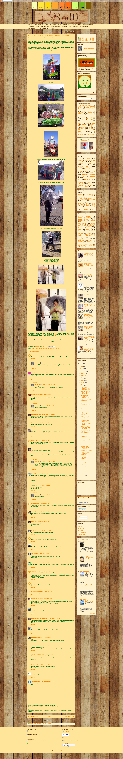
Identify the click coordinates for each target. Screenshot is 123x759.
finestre (80, 229)
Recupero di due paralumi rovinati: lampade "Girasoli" (86, 427)
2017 (81, 363)
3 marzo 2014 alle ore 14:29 (45, 530)
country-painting (91, 194)
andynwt (61, 750)
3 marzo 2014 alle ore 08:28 (44, 394)
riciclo (52, 348)
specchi (91, 244)
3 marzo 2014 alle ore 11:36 (43, 473)
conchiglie (84, 164)
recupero (92, 128)
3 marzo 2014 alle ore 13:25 (48, 405)
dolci (87, 123)
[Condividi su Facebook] (52, 346)
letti (82, 231)
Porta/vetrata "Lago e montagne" (86, 424)
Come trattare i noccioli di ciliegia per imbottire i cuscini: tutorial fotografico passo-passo (89, 348)
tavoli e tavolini (82, 245)
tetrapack (80, 186)
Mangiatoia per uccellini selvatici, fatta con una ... (85, 447)
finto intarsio (83, 198)
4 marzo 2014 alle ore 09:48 (42, 628)
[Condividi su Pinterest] (54, 346)
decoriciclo (37, 362)
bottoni (88, 158)
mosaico (84, 200)
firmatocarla (34, 645)
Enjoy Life (33, 473)
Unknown (33, 440)
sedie (92, 242)
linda (32, 354)
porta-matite (81, 237)
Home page (30, 24)
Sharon (33, 628)
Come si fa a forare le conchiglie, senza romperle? (89, 327)
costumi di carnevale (42, 348)
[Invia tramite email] (49, 346)
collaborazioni (81, 119)
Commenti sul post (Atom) (53, 720)
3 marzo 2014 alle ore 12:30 (48, 362)
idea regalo (82, 126)
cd (91, 162)
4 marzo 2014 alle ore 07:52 (42, 609)
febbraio (83, 474)
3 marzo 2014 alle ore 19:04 (44, 562)
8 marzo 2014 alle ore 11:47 (47, 681)
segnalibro (81, 244)
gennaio (83, 475)
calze (86, 160)
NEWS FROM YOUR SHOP (88, 24)
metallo (92, 176)
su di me (57, 348)
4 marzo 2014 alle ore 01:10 (45, 598)
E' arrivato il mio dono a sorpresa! (86, 400)
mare (93, 126)
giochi (91, 124)
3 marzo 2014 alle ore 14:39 (43, 537)
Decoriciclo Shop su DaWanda (33, 26)
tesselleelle (33, 545)
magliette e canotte (88, 174)
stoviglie (91, 183)
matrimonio (83, 127)
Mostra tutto (92, 613)
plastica (49, 348)
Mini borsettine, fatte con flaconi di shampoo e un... (86, 431)
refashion (86, 130)
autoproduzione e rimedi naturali (86, 115)
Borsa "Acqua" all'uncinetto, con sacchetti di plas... (85, 388)
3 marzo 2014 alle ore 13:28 (48, 461)
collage (80, 194)
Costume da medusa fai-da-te (86, 471)
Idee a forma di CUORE (84, 26)
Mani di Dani (39, 675)
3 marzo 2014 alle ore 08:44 (42, 422)
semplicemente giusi (36, 414)
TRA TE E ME (88, 572)
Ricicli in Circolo (87, 111)
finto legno (90, 198)
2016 (81, 364)
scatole (80, 242)
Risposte (35, 360)
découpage (81, 197)
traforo (83, 207)
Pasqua (85, 110)
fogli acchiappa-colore (86, 169)
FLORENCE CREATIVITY (85, 105)
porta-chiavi (88, 235)
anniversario (90, 114)
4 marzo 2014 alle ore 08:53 (55, 618)
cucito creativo (88, 121)
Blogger (71, 750)
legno (92, 173)
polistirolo (80, 181)
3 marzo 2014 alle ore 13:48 (42, 521)
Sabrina (33, 553)
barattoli (88, 217)
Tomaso (33, 429)
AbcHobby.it (34, 562)
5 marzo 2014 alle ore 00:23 (52, 654)
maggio (83, 382)
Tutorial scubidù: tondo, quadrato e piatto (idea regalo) (88, 264)
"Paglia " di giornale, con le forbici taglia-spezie (89, 296)
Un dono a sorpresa (85, 444)
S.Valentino (81, 112)
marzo (82, 385)
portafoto (81, 240)
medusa (37, 37)
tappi (89, 185)
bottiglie (35, 348)
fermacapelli (89, 227)
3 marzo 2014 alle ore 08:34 (48, 414)
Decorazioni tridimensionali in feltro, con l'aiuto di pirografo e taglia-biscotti (88, 316)
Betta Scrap (83, 599)
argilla (79, 158)
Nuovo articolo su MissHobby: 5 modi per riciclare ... (86, 407)
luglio (82, 378)
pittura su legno (83, 203)
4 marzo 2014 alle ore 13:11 (43, 645)
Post (81, 516)
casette (79, 223)
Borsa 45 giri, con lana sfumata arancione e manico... (86, 417)
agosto (82, 377)
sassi (88, 182)
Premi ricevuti (81, 534)
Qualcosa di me (48, 24)
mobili (90, 127)
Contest (80, 526)
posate (87, 181)
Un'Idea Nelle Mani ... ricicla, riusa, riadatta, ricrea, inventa (86, 585)
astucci (88, 216)
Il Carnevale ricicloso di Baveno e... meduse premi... (86, 468)
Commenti (82, 518)
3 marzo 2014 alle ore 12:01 (43, 485)
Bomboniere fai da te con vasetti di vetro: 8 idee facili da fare (86, 589)
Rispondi (33, 358)
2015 (81, 366)
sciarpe (87, 242)
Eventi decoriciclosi (66, 24)
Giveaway (80, 530)
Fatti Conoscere (82, 532)
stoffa (80, 184)
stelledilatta (34, 394)
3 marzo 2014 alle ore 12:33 (42, 503)
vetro (86, 186)
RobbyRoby (34, 637)
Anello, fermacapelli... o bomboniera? (86, 460)
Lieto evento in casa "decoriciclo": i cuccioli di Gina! (89, 337)
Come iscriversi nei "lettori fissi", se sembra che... (85, 392)
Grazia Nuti (34, 582)
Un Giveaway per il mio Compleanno (88, 275)
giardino (84, 124)
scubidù (87, 206)
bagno (83, 117)
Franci (32, 422)
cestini (85, 223)
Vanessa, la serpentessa (84, 410)
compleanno (92, 119)
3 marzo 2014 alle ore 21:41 (47, 591)
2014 (81, 368)
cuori (79, 123)
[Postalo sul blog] (50, 346)
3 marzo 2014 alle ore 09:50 (43, 440)
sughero (80, 185)
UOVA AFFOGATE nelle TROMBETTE (89, 558)
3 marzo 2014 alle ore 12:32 (48, 384)
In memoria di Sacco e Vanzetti (89, 543)
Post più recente (33, 716)
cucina (79, 121)
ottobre (83, 373)
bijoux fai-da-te (84, 219)
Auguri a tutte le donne (86, 450)
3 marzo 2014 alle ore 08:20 (41, 372)
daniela (33, 503)
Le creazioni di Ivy (35, 591)
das (79, 167)
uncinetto (84, 209)
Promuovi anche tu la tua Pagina (83, 502)
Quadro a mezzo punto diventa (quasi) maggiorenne (86, 403)
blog (87, 118)
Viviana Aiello (34, 598)
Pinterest (92, 110)
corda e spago (84, 166)
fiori (93, 123)
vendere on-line (91, 134)
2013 (81, 477)
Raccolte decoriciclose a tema (43, 28)
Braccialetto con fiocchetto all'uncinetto (85, 453)
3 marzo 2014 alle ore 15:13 (43, 545)
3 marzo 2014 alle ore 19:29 (44, 582)
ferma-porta (81, 227)
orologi (86, 234)
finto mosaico (81, 199)
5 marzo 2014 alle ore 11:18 (43, 664)
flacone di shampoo (89, 168)
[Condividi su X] (51, 346)
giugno (82, 380)
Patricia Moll (34, 530)
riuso (93, 131)
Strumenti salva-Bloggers (55, 26)
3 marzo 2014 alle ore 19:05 (43, 571)
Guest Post (81, 106)
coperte (91, 164)
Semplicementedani (35, 681)
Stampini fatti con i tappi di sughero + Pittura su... (85, 464)
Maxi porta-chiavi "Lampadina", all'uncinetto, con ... (86, 396)
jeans (93, 171)
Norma (32, 609)
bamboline (80, 217)
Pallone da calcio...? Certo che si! (89, 601)
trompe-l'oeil (92, 207)
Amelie (32, 521)
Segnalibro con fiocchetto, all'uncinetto (84, 457)
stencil (93, 206)
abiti (79, 216)
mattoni (84, 176)
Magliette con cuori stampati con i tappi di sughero (89, 305)
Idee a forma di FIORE (32, 28)
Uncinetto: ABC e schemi (66, 26)
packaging (81, 128)
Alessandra (33, 511)
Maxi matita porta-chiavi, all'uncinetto (86, 442)
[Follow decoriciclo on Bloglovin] (82, 509)
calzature (80, 160)
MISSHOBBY (89, 107)
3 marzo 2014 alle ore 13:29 (48, 494)
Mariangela (34, 664)
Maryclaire (33, 448)
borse (93, 220)
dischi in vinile (86, 167)
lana (83, 172)
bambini (92, 117)
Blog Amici (59, 24)
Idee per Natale (75, 26)
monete (85, 178)
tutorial (80, 134)
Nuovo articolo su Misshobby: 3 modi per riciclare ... (86, 435)
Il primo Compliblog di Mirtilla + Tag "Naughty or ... (86, 413)
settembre (83, 375)
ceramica (80, 163)
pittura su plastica (90, 204)
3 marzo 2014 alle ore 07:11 (40, 354)
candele (90, 221)
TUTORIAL (52, 28)
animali (80, 113)
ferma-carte (89, 226)
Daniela (33, 673)
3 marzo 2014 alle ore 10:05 (44, 448)
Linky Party (81, 528)
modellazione (91, 199)
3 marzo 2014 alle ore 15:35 (42, 553)
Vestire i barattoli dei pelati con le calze (89, 254)
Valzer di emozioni (84, 571)
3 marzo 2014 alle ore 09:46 (42, 429)
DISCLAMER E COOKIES (76, 24)
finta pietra (92, 197)
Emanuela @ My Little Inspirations (39, 618)
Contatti (54, 24)
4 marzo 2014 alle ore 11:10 (43, 637)
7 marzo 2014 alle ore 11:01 (41, 673)
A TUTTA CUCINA (84, 556)
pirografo (89, 202)
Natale (80, 108)
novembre (83, 371)
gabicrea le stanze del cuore (37, 654)
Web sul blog (83, 541)
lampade (93, 230)
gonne (86, 171)
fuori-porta (80, 230)
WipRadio (90, 112)
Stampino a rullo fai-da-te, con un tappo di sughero (86, 439)
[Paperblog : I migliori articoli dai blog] (65, 735)
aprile (82, 384)
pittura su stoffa (85, 205)
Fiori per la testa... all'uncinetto (85, 421)
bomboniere (81, 220)
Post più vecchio (69, 716)
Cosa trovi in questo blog (38, 24)
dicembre (83, 370)
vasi (82, 246)
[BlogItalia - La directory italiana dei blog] (37, 740)
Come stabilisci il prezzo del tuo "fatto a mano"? (89, 285)
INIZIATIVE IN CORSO (45, 26)
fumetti (80, 171)
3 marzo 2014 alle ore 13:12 (43, 511)
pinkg (32, 372)
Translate (73, 746)
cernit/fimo (91, 163)
